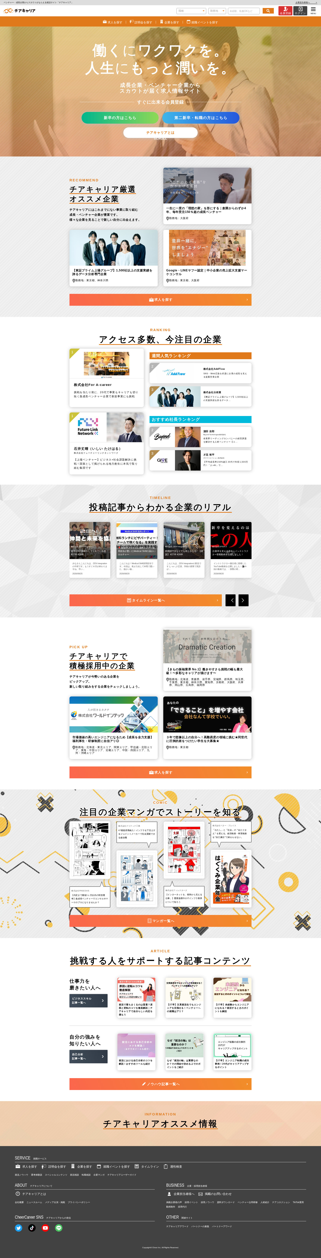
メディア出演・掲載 (55, 1202)
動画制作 (170, 1206)
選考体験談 (36, 1175)
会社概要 (19, 1202)
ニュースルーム (34, 1202)
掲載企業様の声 (174, 1202)
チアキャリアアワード (177, 1226)
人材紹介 (264, 1202)
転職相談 (86, 1175)
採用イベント (191, 1202)
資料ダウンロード (226, 1202)
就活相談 (74, 1175)
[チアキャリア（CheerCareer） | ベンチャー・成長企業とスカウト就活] (19, 10)
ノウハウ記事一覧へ (163, 1084)
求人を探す (163, 299)
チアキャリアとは (160, 132)
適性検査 (176, 1166)
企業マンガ (99, 1175)
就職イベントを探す (116, 1166)
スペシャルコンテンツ (56, 1175)
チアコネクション (281, 1202)
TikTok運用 (298, 1202)
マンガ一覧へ (164, 921)
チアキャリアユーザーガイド (121, 1175)
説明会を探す (57, 1166)
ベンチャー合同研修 (248, 1202)
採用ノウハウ (207, 1202)
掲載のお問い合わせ (218, 1193)
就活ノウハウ (21, 1175)
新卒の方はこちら (120, 118)
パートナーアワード (222, 1226)
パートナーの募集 (200, 1226)
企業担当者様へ (306, 2)
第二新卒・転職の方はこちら (201, 118)
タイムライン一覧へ (148, 600)
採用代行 (182, 1206)
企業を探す (84, 1166)
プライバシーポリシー (79, 1202)
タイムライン (150, 1166)
